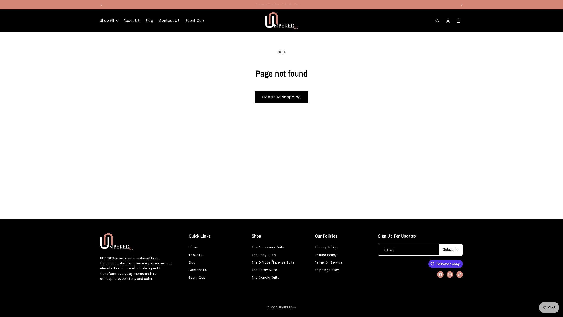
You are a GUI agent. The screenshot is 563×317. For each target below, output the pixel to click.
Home (193, 247)
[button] (109, 21)
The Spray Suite (264, 270)
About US (196, 255)
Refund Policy (326, 255)
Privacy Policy (326, 247)
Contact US (198, 270)
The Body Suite (264, 255)
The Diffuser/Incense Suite (273, 262)
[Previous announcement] (101, 4)
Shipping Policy (327, 270)
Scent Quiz (197, 278)
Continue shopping (281, 97)
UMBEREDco (287, 307)
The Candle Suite (266, 278)
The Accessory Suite (268, 247)
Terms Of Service (329, 262)
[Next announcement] (462, 4)
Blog (192, 262)
